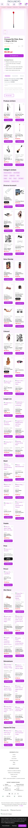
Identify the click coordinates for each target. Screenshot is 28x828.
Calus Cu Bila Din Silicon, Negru (18, 389)
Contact (14, 756)
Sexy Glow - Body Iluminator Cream (19, 740)
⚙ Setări (21, 805)
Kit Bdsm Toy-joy (7, 511)
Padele (5, 178)
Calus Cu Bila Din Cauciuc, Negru (7, 249)
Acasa (14, 754)
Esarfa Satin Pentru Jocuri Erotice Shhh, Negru (8, 627)
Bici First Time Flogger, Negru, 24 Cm (8, 159)
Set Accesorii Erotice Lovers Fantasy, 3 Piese (7, 676)
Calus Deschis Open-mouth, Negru (8, 369)
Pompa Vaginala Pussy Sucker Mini (19, 717)
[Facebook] (9, 794)
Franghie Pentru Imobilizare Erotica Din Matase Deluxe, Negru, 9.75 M (8, 651)
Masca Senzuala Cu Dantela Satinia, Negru (8, 474)
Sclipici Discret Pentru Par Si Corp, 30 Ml (8, 739)
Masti (18, 175)
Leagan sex (12, 175)
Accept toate (22, 825)
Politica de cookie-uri (9, 822)
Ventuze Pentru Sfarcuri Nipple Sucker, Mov (18, 696)
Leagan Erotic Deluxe (7, 410)
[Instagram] (12, 794)
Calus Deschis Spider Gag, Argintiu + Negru (19, 225)
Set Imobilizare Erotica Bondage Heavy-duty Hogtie (8, 320)
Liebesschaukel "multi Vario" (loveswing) (18, 410)
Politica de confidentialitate (14, 772)
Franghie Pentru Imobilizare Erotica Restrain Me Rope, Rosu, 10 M (19, 651)
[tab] (14, 4)
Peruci (15, 178)
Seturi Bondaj (16, 172)
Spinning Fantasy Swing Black (19, 451)
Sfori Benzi (21, 178)
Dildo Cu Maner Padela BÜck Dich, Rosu (8, 535)
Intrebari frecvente (14, 760)
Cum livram (14, 758)
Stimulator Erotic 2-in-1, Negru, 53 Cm (19, 160)
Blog (14, 762)
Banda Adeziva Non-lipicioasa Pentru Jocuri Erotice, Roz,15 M (19, 628)
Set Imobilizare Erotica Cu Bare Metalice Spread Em (19, 320)
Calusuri (5, 175)
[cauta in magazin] (8, 4)
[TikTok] (15, 794)
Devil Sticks (7, 37)
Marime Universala (8, 559)
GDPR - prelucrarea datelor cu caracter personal (14, 778)
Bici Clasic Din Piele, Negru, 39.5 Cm (19, 115)
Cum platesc (14, 776)
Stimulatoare (6, 181)
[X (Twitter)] (18, 794)
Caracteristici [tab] (15, 75)
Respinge (14, 825)
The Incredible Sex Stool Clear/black (8, 431)
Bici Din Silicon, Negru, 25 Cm (7, 115)
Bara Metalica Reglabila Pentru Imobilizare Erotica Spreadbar (8, 199)
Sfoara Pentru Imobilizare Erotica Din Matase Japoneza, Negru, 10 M (19, 607)
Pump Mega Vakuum (19, 201)
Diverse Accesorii (7, 172)
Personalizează (5, 825)
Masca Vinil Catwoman (6, 491)
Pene (10, 178)
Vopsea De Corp (15, 181)
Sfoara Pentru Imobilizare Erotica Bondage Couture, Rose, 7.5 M (8, 297)
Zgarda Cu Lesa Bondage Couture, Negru (8, 222)
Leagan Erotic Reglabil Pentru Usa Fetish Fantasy (19, 431)
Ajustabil (6, 202)
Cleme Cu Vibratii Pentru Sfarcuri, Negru (19, 675)
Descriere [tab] (7, 75)
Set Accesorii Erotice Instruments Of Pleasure (19, 512)
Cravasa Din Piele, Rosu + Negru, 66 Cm (19, 136)
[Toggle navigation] (2, 4)
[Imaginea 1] (5, 32)
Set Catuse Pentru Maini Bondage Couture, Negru (19, 295)
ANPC (14, 764)
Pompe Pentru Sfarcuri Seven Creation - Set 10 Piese (7, 717)
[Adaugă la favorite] (22, 46)
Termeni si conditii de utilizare (14, 770)
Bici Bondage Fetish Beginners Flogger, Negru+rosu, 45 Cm (8, 136)
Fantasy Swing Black (8, 450)
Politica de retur (14, 774)
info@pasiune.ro (19, 790)
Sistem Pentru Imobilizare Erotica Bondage (8, 273)
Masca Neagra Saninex (18, 491)
